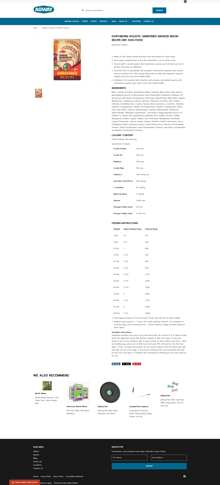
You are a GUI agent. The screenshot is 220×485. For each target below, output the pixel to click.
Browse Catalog (72, 21)
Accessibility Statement (74, 476)
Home (35, 28)
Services (104, 21)
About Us (123, 21)
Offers (85, 21)
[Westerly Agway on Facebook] (185, 476)
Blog (114, 21)
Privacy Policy (46, 476)
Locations (136, 21)
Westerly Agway (45, 483)
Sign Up (149, 466)
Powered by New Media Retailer (66, 483)
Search (161, 10)
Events (94, 21)
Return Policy (58, 476)
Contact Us (149, 21)
